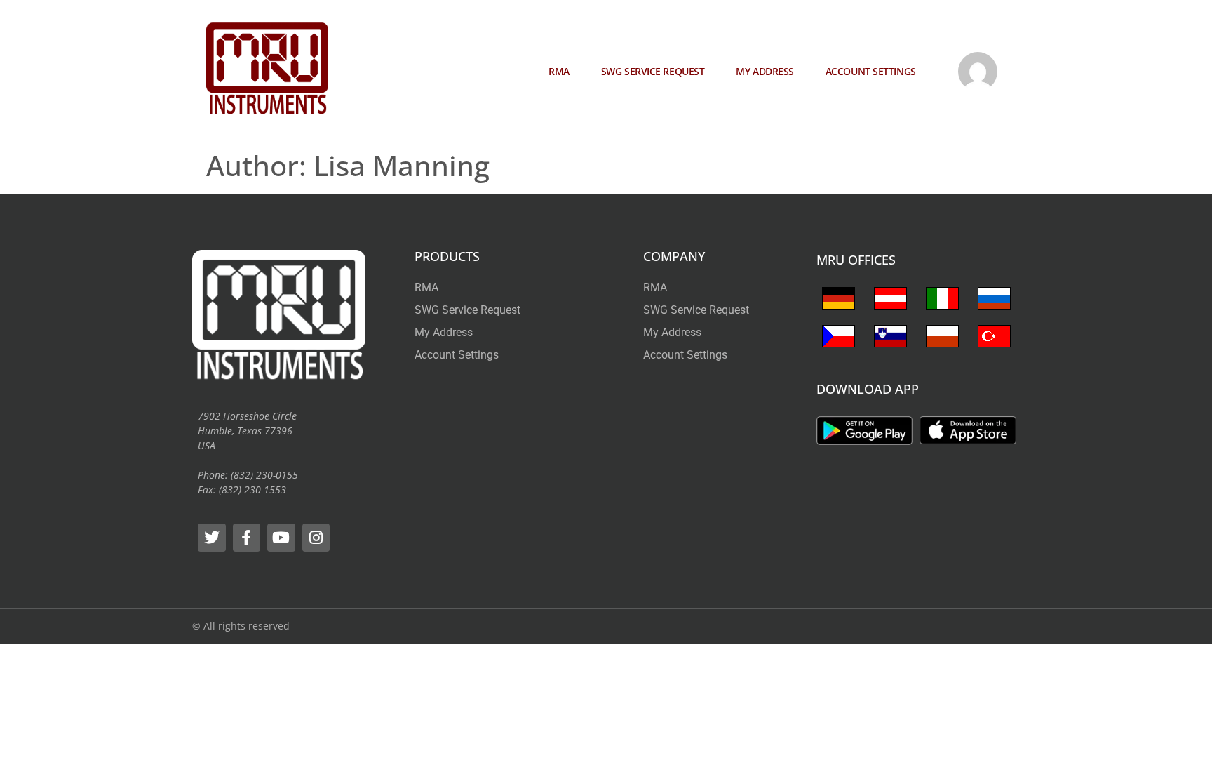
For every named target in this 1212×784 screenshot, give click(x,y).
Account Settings (871, 71)
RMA (559, 71)
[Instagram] (316, 538)
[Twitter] (212, 538)
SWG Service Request (652, 71)
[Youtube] (281, 538)
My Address (765, 71)
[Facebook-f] (247, 538)
